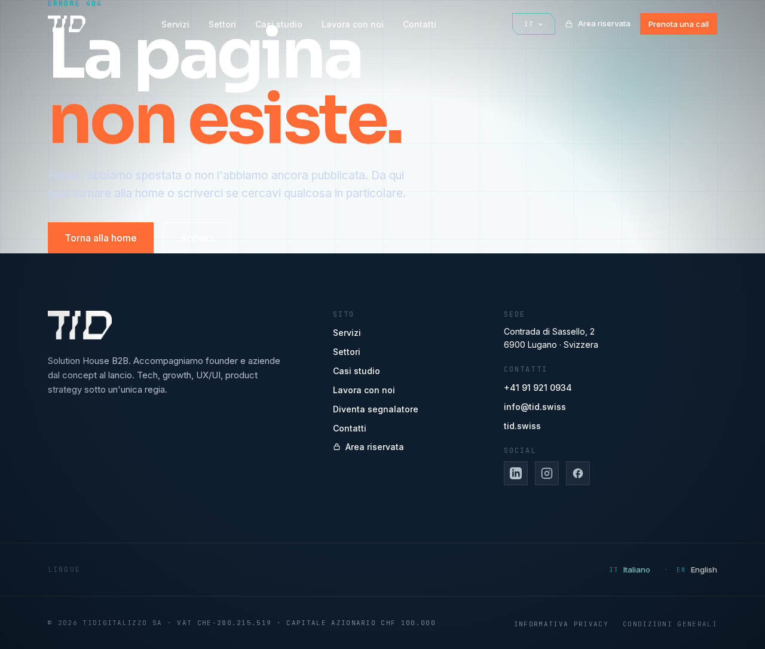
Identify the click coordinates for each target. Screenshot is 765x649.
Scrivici (196, 238)
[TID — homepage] (66, 24)
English (704, 569)
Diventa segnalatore (375, 409)
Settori (222, 24)
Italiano (636, 569)
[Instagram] (547, 473)
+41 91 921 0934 (538, 387)
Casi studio (278, 24)
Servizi (175, 24)
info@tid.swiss (535, 407)
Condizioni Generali (670, 624)
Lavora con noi (353, 24)
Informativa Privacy (561, 624)
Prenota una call (678, 24)
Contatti (419, 24)
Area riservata (604, 23)
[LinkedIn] (516, 473)
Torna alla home (101, 238)
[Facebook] (578, 473)
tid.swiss (522, 426)
